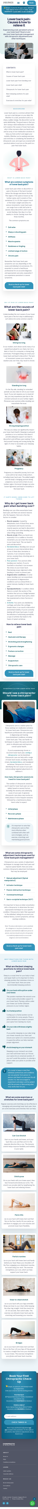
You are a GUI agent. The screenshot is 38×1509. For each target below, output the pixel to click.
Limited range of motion (17, 251)
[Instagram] (4, 1503)
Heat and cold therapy (17, 637)
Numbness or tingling (16, 246)
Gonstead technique (15, 895)
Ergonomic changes (16, 646)
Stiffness (11, 237)
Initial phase (13, 809)
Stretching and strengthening (20, 642)
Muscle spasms (14, 241)
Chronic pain (13, 256)
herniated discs (16, 762)
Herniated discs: (13, 547)
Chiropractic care (15, 665)
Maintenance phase (16, 818)
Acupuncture (13, 661)
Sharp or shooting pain (17, 232)
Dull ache (11, 227)
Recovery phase (14, 814)
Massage (11, 656)
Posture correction (15, 651)
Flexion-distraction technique (19, 890)
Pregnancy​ (19, 468)
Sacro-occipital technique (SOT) (20, 899)
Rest (10, 632)
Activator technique (14, 885)
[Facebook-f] (7, 1503)
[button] (18, 3)
